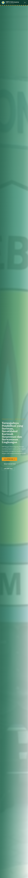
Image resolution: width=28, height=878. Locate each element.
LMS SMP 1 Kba (8, 468)
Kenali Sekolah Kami (10, 464)
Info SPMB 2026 (8, 459)
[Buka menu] (25, 2)
